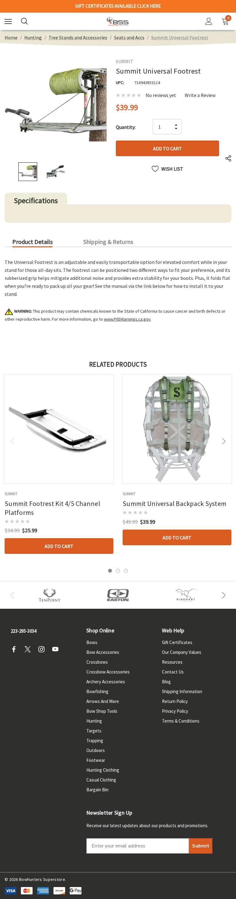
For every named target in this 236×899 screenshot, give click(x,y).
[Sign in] (208, 21)
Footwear (95, 760)
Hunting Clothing (102, 770)
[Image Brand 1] (49, 595)
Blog (166, 682)
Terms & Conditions (180, 721)
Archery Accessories (105, 682)
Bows (91, 642)
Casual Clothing (101, 780)
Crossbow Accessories (108, 672)
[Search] (24, 21)
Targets (93, 731)
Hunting (94, 721)
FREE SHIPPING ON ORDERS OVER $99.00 (118, 6)
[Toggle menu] (8, 21)
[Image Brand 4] (186, 595)
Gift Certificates (177, 642)
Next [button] (223, 441)
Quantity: (126, 127)
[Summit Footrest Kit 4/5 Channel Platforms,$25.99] (59, 429)
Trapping (94, 740)
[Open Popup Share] (228, 159)
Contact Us (173, 672)
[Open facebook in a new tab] (16, 649)
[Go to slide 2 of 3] (118, 571)
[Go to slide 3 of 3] (126, 571)
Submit (200, 846)
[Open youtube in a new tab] (57, 649)
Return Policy (175, 701)
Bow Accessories (102, 652)
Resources (172, 662)
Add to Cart (59, 546)
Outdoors (95, 750)
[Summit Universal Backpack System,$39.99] (177, 429)
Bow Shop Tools (101, 711)
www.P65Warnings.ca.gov (127, 319)
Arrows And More (102, 701)
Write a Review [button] (200, 95)
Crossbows (97, 662)
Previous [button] (12, 441)
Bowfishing (97, 691)
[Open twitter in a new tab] (29, 649)
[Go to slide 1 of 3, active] (110, 571)
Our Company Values (181, 652)
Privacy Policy (175, 711)
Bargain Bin (97, 790)
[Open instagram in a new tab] (43, 649)
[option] (49, 595)
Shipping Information (182, 691)
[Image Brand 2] (118, 595)
